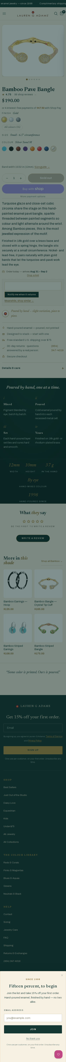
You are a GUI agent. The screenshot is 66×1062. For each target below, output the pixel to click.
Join (33, 1029)
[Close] (62, 975)
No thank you (33, 1038)
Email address (13, 1010)
